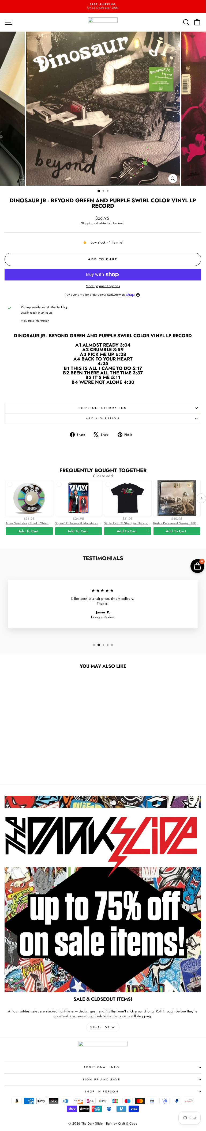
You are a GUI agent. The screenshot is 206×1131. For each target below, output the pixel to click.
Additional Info (101, 1067)
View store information (35, 321)
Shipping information (103, 408)
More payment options (103, 286)
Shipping (87, 223)
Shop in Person (101, 1092)
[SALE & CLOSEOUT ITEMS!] (103, 894)
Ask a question (102, 418)
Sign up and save (102, 1079)
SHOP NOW (103, 1027)
